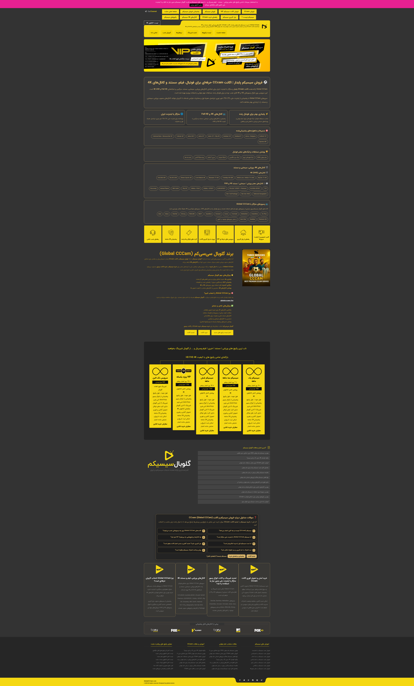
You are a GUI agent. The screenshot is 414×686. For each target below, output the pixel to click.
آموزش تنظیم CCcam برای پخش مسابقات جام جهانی (253, 463)
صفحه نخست (220, 32)
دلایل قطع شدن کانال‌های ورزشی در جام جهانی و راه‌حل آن (252, 482)
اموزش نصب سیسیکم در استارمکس (260, 653)
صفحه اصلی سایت (170, 11)
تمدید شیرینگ (192, 32)
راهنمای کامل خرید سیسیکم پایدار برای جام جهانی (255, 468)
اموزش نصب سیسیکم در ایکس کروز (260, 663)
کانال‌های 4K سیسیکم (189, 17)
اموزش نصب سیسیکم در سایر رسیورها (260, 669)
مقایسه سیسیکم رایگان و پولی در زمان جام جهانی (255, 472)
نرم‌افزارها (179, 32)
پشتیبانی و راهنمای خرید (236, 556)
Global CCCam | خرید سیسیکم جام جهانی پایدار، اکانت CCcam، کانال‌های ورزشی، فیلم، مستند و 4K (230, 25)
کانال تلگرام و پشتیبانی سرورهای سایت (163, 669)
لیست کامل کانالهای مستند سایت (164, 659)
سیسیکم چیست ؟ (248, 17)
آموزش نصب (167, 32)
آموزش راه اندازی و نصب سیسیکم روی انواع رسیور (255, 502)
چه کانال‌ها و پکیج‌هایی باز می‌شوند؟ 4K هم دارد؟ (187, 537)
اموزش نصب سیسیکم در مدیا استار (261, 656)
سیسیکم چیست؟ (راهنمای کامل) (217, 556)
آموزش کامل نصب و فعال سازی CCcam (194, 669)
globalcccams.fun (226, 300)
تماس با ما (154, 32)
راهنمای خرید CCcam (209, 17)
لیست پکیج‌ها (206, 32)
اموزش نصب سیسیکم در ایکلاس (261, 666)
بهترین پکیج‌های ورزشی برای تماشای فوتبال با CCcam (253, 497)
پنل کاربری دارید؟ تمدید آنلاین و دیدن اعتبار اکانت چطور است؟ (183, 543)
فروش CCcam (249, 11)
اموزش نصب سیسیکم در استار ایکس (260, 659)
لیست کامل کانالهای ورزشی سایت (164, 653)
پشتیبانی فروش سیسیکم (190, 11)
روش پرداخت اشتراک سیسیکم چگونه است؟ (189, 550)
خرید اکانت (204, 332)
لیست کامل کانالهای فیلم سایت (165, 656)
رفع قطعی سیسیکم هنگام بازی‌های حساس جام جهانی (254, 477)
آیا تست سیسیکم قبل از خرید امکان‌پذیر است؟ (238, 543)
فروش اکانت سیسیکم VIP (229, 11)
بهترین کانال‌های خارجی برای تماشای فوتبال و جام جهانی (253, 487)
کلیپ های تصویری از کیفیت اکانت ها (163, 666)
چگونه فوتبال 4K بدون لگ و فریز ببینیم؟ (257, 458)
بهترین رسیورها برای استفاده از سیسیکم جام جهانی (255, 492)
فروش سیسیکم (210, 11)
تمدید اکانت (190, 332)
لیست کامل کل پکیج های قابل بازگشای (163, 650)
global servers (170, 683)
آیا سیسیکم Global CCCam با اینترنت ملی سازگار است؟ (235, 537)
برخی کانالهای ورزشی (196, 5)
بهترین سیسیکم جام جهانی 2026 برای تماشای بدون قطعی (252, 453)
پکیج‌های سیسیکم (170, 17)
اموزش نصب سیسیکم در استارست (261, 650)
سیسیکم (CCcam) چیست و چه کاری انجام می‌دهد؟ (236, 530)
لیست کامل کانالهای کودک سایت (164, 663)
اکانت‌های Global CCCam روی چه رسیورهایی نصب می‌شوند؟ (183, 530)
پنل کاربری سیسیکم (229, 17)
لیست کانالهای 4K (152, 23)
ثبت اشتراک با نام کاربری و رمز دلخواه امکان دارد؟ (237, 550)
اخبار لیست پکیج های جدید (222, 332)
